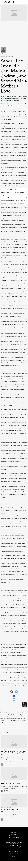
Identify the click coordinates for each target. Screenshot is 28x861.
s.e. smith (6, 790)
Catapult (8, 842)
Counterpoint (14, 842)
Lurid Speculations (9, 807)
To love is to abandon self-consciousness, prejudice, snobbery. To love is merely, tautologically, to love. (12, 579)
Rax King (2, 53)
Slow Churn (7, 749)
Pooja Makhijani (7, 764)
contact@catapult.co (17, 846)
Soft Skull (20, 842)
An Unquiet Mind (8, 781)
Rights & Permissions (14, 835)
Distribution (14, 834)
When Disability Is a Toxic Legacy (10, 783)
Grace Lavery (6, 819)
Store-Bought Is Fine (9, 56)
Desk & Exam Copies (14, 837)
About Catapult (14, 832)
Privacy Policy (14, 855)
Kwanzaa (3, 513)
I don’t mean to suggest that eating (8, 590)
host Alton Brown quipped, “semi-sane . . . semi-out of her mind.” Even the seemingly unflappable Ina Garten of (14, 414)
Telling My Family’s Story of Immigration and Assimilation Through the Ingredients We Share (13, 752)
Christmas (20, 510)
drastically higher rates (11, 346)
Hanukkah (24, 510)
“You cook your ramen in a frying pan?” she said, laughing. (13, 231)
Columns (2, 56)
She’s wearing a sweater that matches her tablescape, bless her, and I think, (14, 638)
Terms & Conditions (14, 853)
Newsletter (14, 856)
